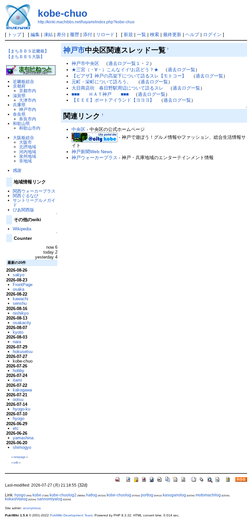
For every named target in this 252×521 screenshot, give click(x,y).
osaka (18, 289)
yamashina (23, 437)
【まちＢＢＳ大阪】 (25, 56)
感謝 (17, 170)
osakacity (22, 322)
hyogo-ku (21, 408)
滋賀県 (19, 95)
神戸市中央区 (85, 63)
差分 (61, 34)
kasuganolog (174, 495)
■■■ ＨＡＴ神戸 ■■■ (100, 94)
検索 (154, 34)
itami (17, 380)
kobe (36, 495)
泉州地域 (27, 156)
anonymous (32, 508)
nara (17, 341)
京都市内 (27, 90)
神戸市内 (27, 109)
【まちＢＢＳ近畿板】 (27, 51)
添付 (87, 34)
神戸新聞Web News (92, 151)
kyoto (18, 332)
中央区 (78, 129)
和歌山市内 (29, 128)
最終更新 (172, 34)
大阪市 (25, 142)
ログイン (212, 34)
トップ (14, 34)
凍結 (48, 34)
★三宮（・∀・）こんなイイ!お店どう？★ (115, 69)
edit (15, 462)
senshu (20, 303)
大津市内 (27, 100)
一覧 (141, 34)
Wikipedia (22, 228)
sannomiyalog (49, 499)
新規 (128, 34)
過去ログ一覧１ (124, 63)
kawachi (20, 298)
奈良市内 (27, 118)
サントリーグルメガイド (34, 202)
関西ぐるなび (25, 195)
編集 (35, 34)
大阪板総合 (23, 137)
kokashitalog (16, 499)
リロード (105, 34)
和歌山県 (21, 123)
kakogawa (22, 389)
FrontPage (22, 284)
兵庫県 (19, 104)
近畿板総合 (23, 81)
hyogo (18, 418)
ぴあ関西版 (23, 209)
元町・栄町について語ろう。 (101, 81)
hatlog (91, 495)
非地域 (25, 160)
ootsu (18, 399)
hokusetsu (22, 351)
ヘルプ (192, 34)
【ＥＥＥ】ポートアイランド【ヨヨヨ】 (113, 100)
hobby (18, 370)
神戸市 (74, 50)
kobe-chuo (62, 13)
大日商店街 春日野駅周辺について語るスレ (117, 88)
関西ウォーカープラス (34, 191)
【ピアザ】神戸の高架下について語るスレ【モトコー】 (129, 75)
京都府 (19, 86)
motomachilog (208, 495)
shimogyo (22, 447)
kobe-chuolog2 (63, 495)
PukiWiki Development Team (71, 515)
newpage (19, 457)
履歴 (74, 34)
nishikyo (21, 313)
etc (16, 428)
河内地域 (27, 151)
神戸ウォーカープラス (94, 157)
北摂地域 (27, 146)
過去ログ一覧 (181, 69)
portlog (147, 495)
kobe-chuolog (119, 495)
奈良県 (19, 114)
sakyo (18, 274)
